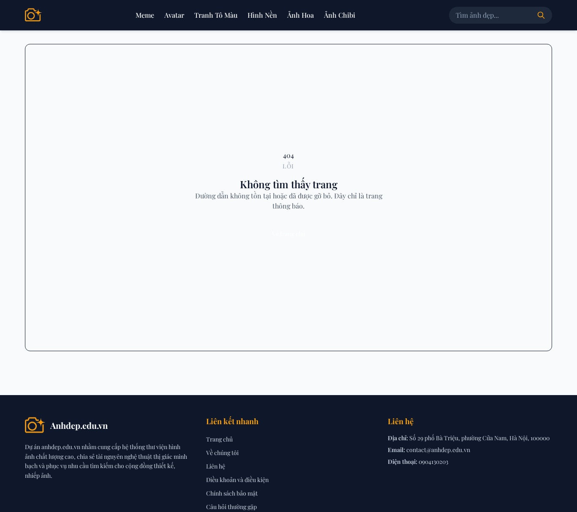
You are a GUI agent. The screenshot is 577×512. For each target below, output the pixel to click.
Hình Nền (262, 15)
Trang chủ (219, 439)
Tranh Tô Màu (215, 15)
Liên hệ (215, 466)
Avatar (174, 15)
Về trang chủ (288, 234)
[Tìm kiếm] (541, 15)
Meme (145, 15)
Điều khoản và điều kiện (237, 480)
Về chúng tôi (222, 453)
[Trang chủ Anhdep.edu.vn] (33, 15)
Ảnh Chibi (339, 15)
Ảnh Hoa (300, 15)
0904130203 (433, 462)
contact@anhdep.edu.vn (438, 450)
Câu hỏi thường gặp (231, 507)
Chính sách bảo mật (232, 493)
